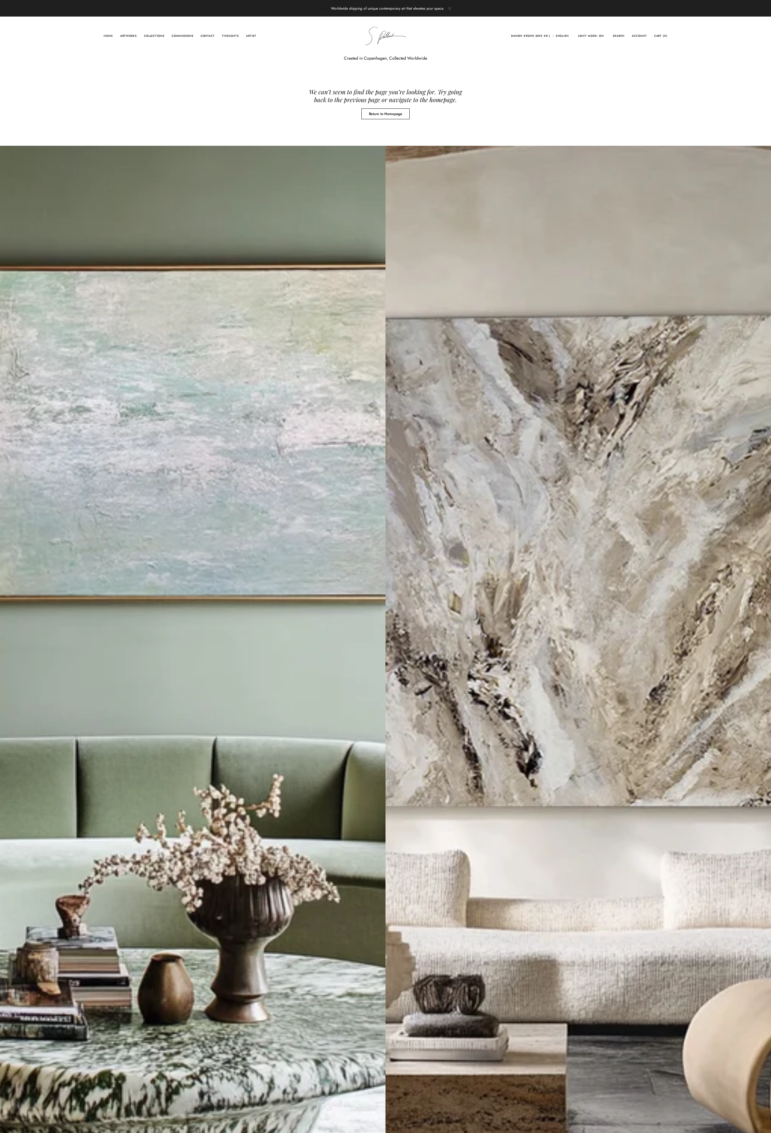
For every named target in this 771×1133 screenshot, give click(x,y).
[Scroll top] (762, 1124)
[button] (530, 35)
